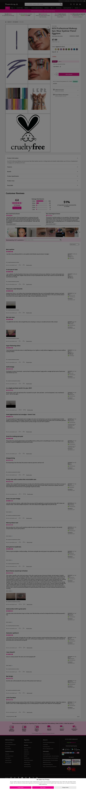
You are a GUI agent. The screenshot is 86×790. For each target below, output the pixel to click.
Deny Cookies (43, 787)
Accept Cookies (20, 787)
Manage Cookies (65, 787)
